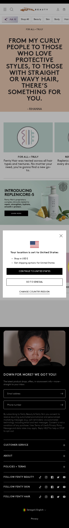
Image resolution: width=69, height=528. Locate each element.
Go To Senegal (34, 282)
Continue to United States (34, 271)
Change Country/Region (34, 292)
